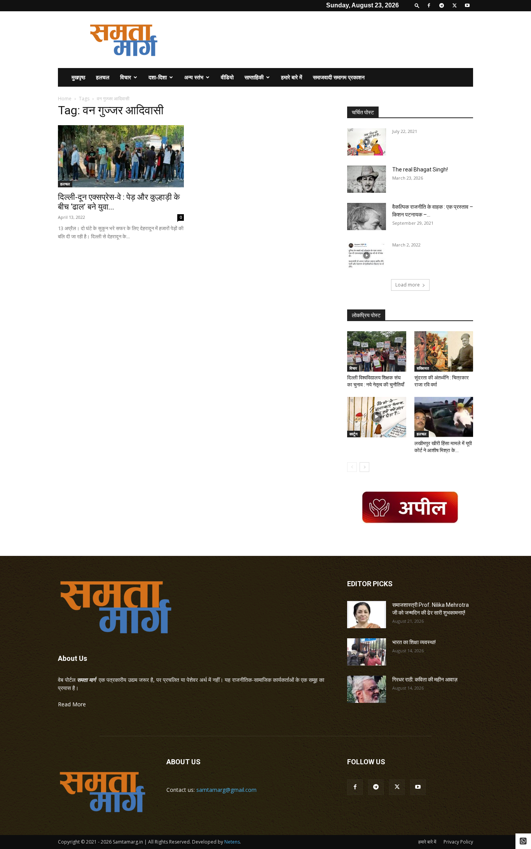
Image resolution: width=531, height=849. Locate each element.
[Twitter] (454, 5)
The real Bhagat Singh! (420, 169)
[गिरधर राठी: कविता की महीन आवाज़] (366, 689)
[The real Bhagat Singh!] (366, 179)
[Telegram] (441, 5)
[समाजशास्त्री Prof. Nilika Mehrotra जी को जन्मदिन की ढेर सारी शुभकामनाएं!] (366, 614)
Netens (232, 842)
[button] (417, 5)
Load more (407, 284)
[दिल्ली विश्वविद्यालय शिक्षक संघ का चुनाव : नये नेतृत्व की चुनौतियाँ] (376, 351)
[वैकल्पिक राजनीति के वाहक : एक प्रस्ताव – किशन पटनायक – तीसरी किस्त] (366, 216)
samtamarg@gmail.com (226, 789)
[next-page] (364, 467)
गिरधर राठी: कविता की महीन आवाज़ (425, 679)
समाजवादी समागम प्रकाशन (339, 77)
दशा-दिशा (157, 77)
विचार (125, 77)
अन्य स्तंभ (193, 77)
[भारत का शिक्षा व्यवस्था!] (366, 652)
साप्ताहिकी (254, 77)
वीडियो (227, 77)
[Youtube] (467, 5)
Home (65, 98)
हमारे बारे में (291, 77)
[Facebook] (429, 5)
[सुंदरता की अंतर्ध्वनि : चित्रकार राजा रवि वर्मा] (443, 351)
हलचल (102, 77)
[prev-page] (352, 467)
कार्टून (353, 434)
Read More (72, 704)
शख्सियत (423, 368)
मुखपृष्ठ (78, 77)
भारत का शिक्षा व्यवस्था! (414, 642)
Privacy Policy (458, 842)
